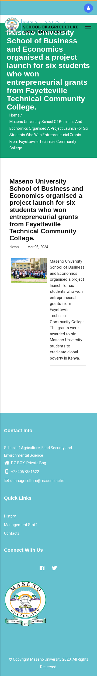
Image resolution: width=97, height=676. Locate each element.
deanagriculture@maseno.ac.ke (37, 480)
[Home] (41, 25)
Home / (15, 115)
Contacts (11, 533)
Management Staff (20, 525)
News (14, 247)
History (10, 516)
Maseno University (45, 659)
